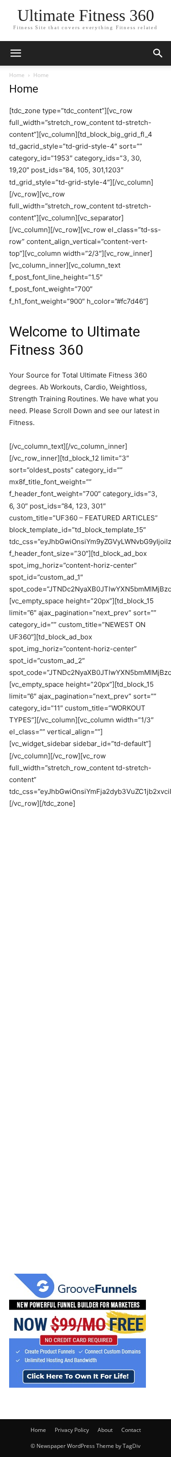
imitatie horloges (36, 827)
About (105, 1430)
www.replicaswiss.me (44, 850)
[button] (15, 53)
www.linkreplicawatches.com (56, 815)
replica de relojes (95, 839)
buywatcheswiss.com (99, 827)
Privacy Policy (72, 1430)
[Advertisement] (85, 977)
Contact (131, 1430)
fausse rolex (124, 815)
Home (17, 75)
